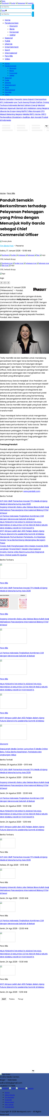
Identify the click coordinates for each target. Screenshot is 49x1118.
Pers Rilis (9, 56)
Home (7, 20)
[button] (1, 283)
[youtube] (30, 3)
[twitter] (12, 3)
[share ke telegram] (30, 255)
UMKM (12, 35)
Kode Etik (8, 1100)
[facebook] (4, 3)
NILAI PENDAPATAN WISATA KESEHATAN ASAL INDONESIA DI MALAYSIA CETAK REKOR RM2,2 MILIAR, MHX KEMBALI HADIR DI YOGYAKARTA (24, 953)
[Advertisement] (24, 165)
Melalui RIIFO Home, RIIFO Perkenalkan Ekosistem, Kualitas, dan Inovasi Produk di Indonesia (24, 117)
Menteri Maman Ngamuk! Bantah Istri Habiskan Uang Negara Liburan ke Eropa (24, 108)
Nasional (9, 38)
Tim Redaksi (9, 1097)
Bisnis (12, 29)
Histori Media (10, 1095)
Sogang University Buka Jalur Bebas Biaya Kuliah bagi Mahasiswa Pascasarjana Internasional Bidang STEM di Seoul (24, 890)
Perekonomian (11, 23)
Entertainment (12, 47)
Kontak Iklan (9, 1107)
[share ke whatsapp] (21, 255)
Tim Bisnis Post (7, 245)
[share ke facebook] (4, 255)
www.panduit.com (31, 491)
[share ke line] (37, 255)
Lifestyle (8, 44)
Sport (7, 50)
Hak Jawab (9, 1104)
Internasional (11, 53)
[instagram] (20, 3)
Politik (7, 41)
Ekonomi (13, 26)
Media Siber (9, 1102)
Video (7, 59)
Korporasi (14, 32)
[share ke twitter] (12, 255)
